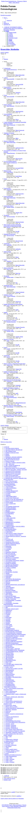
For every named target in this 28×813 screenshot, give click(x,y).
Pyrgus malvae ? (7, 87)
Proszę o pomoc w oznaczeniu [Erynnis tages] (14, 363)
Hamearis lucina (7, 170)
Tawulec (18, 361)
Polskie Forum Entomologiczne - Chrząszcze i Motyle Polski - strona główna (14, 2)
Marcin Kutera (19, 158)
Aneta (16, 377)
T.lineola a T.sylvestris (9, 133)
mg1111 (8, 357)
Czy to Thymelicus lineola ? (10, 161)
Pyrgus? (5, 347)
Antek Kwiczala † (19, 147)
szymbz (8, 348)
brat (16, 282)
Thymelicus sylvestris (9, 396)
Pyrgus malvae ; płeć (8, 330)
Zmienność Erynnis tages (9, 234)
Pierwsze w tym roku (9, 339)
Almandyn (8, 88)
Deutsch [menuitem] (11, 36)
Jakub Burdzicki (10, 106)
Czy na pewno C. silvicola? (10, 320)
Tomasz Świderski (20, 292)
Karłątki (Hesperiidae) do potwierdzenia (13, 304)
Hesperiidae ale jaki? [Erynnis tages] (12, 379)
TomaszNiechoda (11, 153)
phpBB (13, 792)
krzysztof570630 (19, 168)
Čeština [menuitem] (11, 33)
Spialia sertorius (7, 251)
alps (16, 421)
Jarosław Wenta (10, 207)
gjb (7, 313)
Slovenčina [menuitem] (11, 43)
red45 (8, 340)
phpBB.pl (19, 796)
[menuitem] (9, 20)
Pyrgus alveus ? (7, 188)
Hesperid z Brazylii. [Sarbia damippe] (12, 405)
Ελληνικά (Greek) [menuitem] (13, 38)
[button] (6, 59)
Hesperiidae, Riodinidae (10, 49)
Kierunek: (11, 428)
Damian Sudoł (10, 277)
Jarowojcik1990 (10, 79)
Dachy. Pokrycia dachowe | (15, 805)
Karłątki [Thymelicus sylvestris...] (11, 388)
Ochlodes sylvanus (8, 294)
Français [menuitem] (11, 35)
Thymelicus (6, 215)
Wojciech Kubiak (11, 216)
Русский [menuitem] (11, 42)
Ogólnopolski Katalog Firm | (14, 807)
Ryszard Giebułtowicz (12, 162)
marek (8, 305)
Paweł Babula (10, 406)
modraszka (9, 245)
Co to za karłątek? (8, 114)
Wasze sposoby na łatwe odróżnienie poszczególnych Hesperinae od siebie (12, 225)
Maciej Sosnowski (11, 125)
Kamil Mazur (10, 172)
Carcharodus (7, 355)
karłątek (5, 312)
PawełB (17, 231)
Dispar (17, 257)
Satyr (8, 373)
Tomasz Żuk (9, 365)
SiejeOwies (18, 301)
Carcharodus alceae (8, 285)
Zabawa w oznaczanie (9, 141)
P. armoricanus (7, 68)
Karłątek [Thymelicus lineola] (11, 371)
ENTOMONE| (5, 805)
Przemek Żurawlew (11, 321)
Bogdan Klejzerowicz (12, 69)
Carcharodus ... (7, 243)
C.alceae (6, 77)
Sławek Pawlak (10, 235)
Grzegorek (9, 381)
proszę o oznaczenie (8, 268)
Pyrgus (5, 95)
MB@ (8, 134)
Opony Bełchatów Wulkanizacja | (18, 806)
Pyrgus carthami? (8, 104)
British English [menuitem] (12, 32)
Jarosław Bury (19, 212)
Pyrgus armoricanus (8, 196)
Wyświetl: (4, 427)
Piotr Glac (9, 269)
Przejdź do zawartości (6, 15)
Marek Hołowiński (20, 75)
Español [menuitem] (14, 44)
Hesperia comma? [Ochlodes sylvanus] (13, 415)
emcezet (8, 227)
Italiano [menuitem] (10, 39)
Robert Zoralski (10, 416)
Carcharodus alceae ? (9, 205)
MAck (8, 115)
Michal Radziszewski (12, 397)
